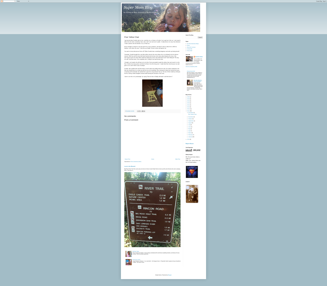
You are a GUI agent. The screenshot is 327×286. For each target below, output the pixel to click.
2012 (188, 108)
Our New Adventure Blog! (193, 43)
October (190, 118)
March (190, 132)
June (189, 126)
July (189, 124)
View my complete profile (191, 66)
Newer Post (127, 159)
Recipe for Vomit (136, 259)
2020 (188, 97)
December (190, 112)
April (189, 130)
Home (152, 159)
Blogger (170, 275)
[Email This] (138, 111)
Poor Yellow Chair (192, 114)
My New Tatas (136, 251)
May (189, 128)
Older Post (177, 159)
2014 (188, 105)
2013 (188, 107)
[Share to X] (141, 111)
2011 (188, 111)
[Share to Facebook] (143, 111)
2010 (188, 139)
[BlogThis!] (139, 111)
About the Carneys (191, 47)
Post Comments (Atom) (136, 161)
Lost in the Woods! (129, 166)
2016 (188, 101)
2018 (188, 99)
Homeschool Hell (191, 71)
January (190, 136)
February (190, 134)
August (190, 122)
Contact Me (189, 48)
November (190, 116)
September (191, 120)
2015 (188, 103)
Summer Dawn (199, 56)
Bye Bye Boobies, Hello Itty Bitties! (198, 81)
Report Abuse (190, 143)
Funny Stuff (189, 50)
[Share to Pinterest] (144, 111)
